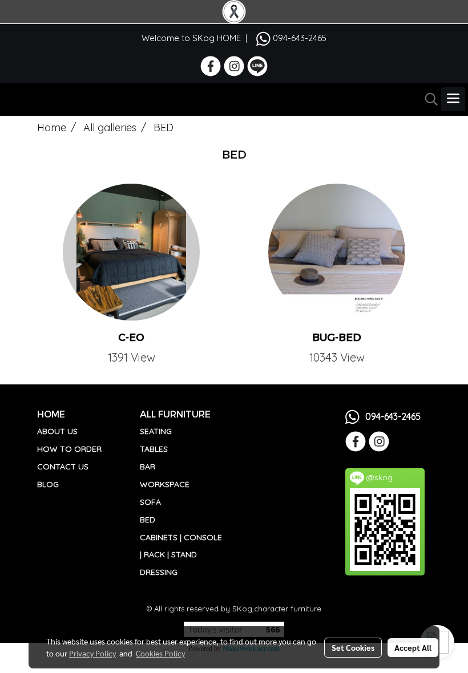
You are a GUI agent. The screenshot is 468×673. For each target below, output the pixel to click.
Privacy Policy (92, 653)
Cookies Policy (160, 653)
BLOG (48, 484)
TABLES (154, 449)
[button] (427, 99)
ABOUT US (57, 431)
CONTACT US (62, 466)
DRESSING (158, 572)
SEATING (156, 431)
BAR (147, 466)
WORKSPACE (164, 484)
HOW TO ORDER (69, 449)
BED (147, 519)
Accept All (412, 647)
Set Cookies (353, 647)
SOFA (150, 502)
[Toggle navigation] (453, 99)
